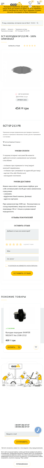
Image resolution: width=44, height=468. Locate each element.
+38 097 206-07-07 (22, 425)
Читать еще (7, 145)
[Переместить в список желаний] (36, 347)
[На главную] (16, 4)
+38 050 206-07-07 (22, 427)
